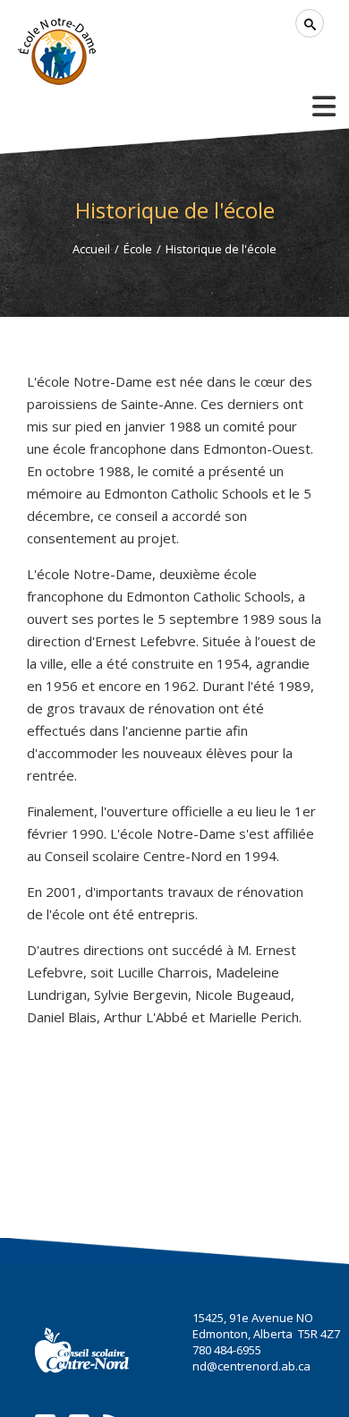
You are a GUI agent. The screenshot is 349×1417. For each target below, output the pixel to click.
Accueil (91, 249)
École (137, 249)
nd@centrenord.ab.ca (251, 1366)
